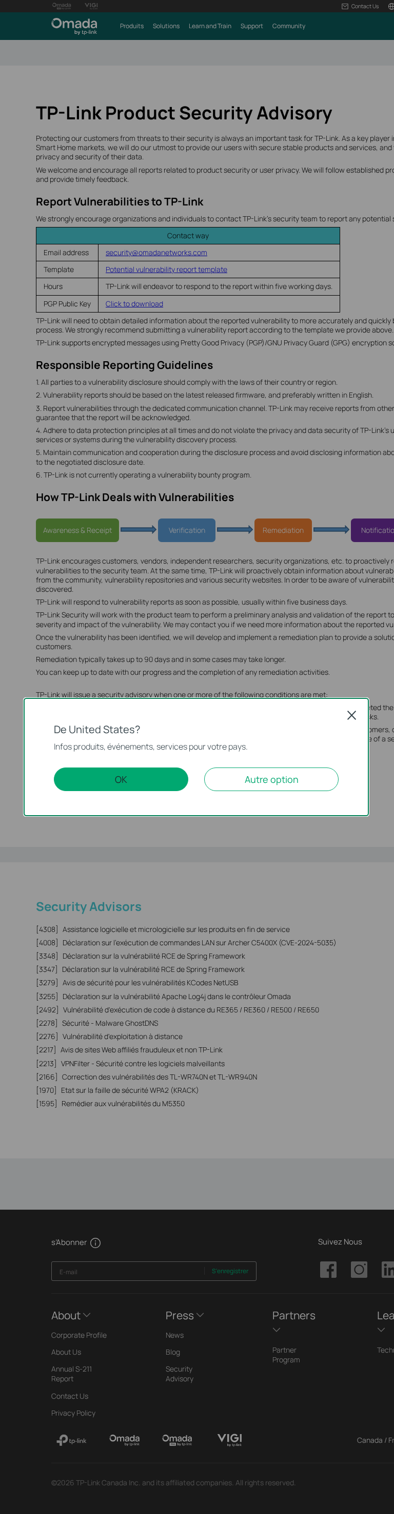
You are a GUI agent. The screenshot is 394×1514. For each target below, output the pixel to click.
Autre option (272, 779)
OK (121, 779)
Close (352, 715)
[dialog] (197, 757)
